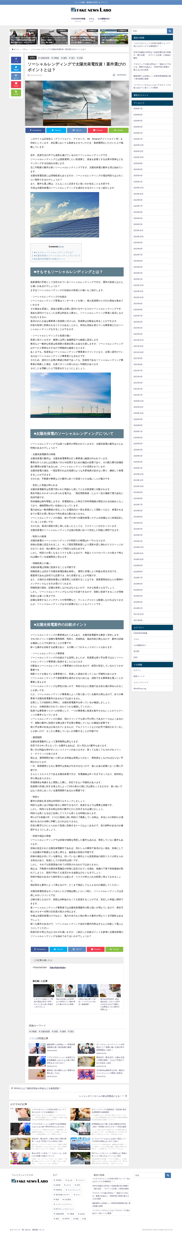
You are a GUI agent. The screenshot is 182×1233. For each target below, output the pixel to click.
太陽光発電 (44, 58)
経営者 (58, 1185)
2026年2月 (138, 133)
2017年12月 (139, 614)
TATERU (59, 1180)
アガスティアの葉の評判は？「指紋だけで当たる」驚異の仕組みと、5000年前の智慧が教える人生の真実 (152, 67)
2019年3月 (138, 529)
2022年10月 (139, 297)
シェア (16, 61)
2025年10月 (139, 157)
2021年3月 (138, 383)
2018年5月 (138, 590)
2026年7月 (138, 108)
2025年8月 (138, 163)
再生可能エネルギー (63, 1194)
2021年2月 (138, 389)
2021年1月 (138, 395)
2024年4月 (138, 218)
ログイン (137, 670)
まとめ (70, 1180)
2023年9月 (138, 242)
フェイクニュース (74, 1190)
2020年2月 (138, 462)
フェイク (81, 1180)
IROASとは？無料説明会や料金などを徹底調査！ (37, 1088)
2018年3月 (138, 602)
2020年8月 (138, 425)
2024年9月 (138, 200)
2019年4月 (138, 523)
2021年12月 (139, 340)
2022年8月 (138, 309)
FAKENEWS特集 (140, 633)
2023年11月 (138, 230)
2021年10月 (139, 352)
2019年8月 (138, 498)
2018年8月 (138, 572)
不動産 (56, 58)
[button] (12, 37)
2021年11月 (138, 346)
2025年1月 (138, 182)
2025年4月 (138, 175)
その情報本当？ (140, 645)
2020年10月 (139, 413)
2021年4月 (138, 376)
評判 (135, 657)
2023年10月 (139, 236)
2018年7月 (138, 578)
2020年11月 (138, 407)
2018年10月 (139, 559)
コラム (32, 57)
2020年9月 (138, 419)
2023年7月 (138, 255)
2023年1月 (138, 279)
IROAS (67, 1219)
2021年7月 (138, 370)
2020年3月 (138, 456)
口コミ (78, 1194)
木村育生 (59, 1190)
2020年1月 (138, 468)
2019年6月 (138, 511)
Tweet (16, 70)
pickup (82, 1214)
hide (61, 247)
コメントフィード (141, 682)
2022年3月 (138, 334)
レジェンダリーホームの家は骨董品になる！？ (101, 1096)
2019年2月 (138, 535)
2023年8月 (138, 249)
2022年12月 (139, 285)
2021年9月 (138, 358)
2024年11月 (138, 194)
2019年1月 (138, 541)
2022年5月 (138, 328)
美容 (57, 1219)
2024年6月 (138, 212)
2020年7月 (138, 431)
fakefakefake (121, 75)
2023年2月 (138, 273)
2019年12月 (139, 474)
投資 (57, 1199)
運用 (65, 58)
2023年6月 (138, 261)
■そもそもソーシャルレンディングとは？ (53, 252)
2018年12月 (139, 547)
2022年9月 (138, 303)
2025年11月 (138, 151)
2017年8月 (138, 620)
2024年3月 (138, 224)
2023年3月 (138, 267)
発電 (81, 58)
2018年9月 (138, 565)
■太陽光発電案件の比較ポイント (48, 259)
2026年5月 (138, 121)
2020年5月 (138, 444)
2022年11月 (138, 291)
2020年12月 (139, 401)
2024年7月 (138, 206)
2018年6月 (138, 584)
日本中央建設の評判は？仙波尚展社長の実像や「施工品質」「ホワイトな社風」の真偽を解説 (152, 55)
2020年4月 (138, 450)
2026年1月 (138, 139)
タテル (68, 1185)
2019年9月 (138, 492)
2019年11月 (138, 480)
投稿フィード (139, 676)
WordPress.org (140, 688)
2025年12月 (139, 145)
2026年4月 (138, 127)
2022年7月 (138, 316)
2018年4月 (138, 596)
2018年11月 (138, 553)
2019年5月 (138, 517)
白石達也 (68, 1199)
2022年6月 (138, 322)
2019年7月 (138, 505)
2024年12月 (139, 188)
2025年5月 (138, 169)
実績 (76, 1219)
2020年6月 (138, 437)
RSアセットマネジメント (65, 1209)
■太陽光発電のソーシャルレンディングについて (56, 255)
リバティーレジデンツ (64, 1204)
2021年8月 (138, 364)
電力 (73, 58)
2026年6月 (138, 115)
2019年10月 (139, 486)
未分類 (136, 651)
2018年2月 (138, 608)
